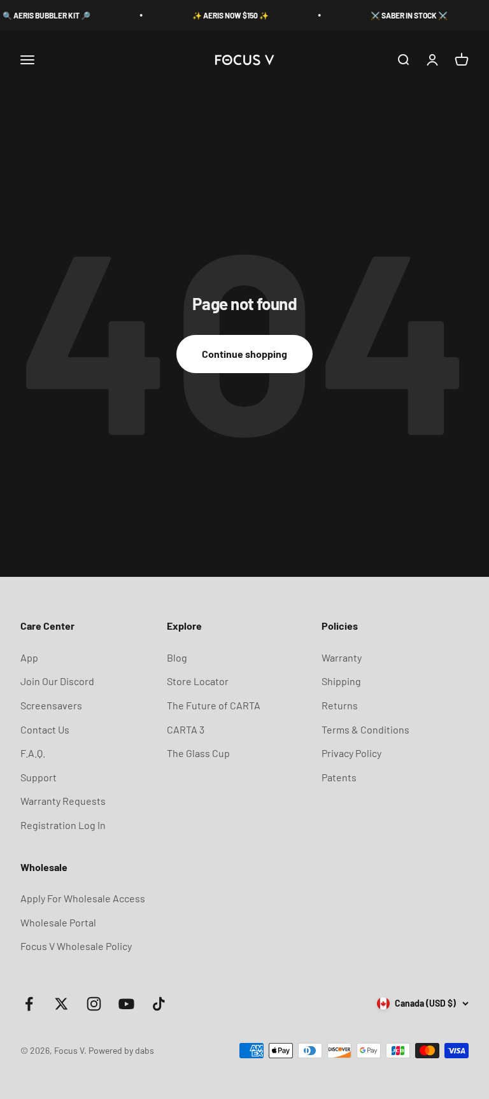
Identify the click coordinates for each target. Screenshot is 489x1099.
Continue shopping (244, 354)
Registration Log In (63, 825)
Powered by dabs (121, 1050)
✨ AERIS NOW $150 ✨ (223, 15)
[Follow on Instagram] (94, 1003)
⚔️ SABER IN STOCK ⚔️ (401, 15)
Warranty (342, 657)
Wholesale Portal (58, 922)
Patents (339, 777)
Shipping (341, 681)
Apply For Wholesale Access (82, 898)
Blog (177, 657)
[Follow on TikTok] (158, 1003)
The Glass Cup (198, 753)
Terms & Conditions (365, 729)
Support (38, 777)
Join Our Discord (57, 681)
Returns (340, 705)
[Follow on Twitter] (61, 1003)
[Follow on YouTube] (126, 1003)
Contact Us (44, 729)
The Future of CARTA (213, 705)
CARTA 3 (185, 729)
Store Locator (198, 681)
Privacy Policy (351, 753)
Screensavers (51, 705)
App (29, 657)
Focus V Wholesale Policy (76, 946)
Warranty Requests (63, 801)
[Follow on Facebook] (29, 1003)
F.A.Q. (32, 753)
